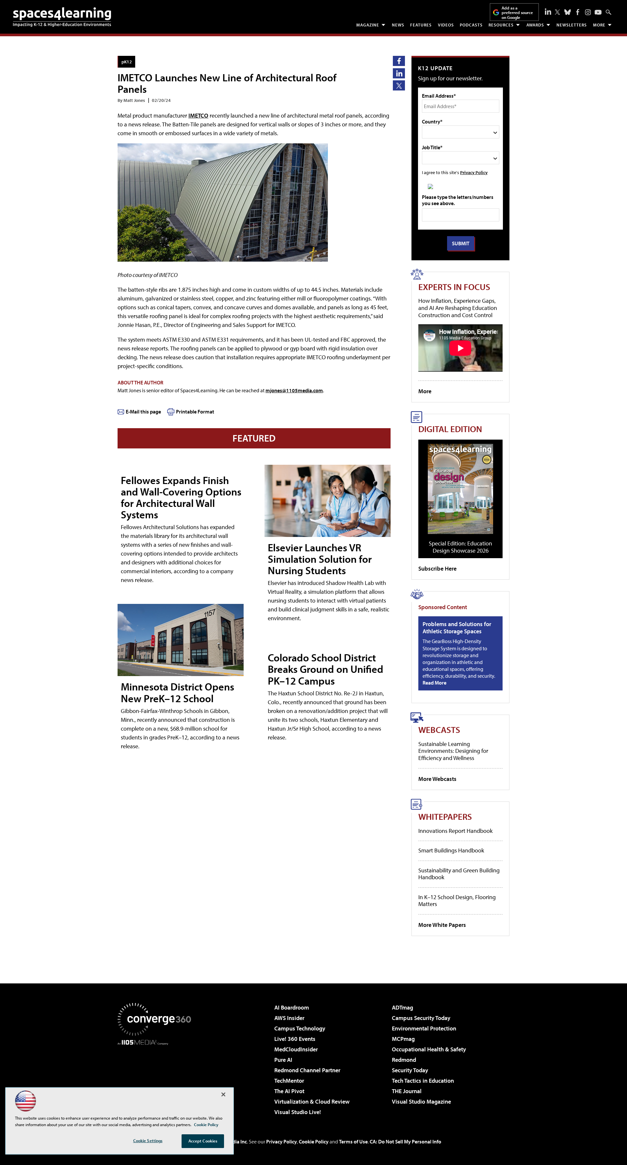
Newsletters (571, 24)
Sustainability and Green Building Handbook (459, 873)
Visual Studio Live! (297, 1112)
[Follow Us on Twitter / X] (557, 12)
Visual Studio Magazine (421, 1101)
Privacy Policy (474, 172)
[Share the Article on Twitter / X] (399, 85)
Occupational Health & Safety (429, 1049)
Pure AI (283, 1059)
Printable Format (195, 411)
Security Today (410, 1070)
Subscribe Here (437, 568)
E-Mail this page (143, 411)
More (599, 24)
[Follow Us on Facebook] (577, 12)
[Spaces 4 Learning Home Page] (62, 17)
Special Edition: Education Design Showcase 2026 (460, 547)
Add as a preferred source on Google (517, 13)
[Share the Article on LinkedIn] (399, 73)
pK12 (126, 61)
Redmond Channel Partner (307, 1070)
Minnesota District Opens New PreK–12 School (177, 692)
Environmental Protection (424, 1028)
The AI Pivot (289, 1091)
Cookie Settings (148, 1140)
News (398, 24)
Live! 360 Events (294, 1039)
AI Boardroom (291, 1007)
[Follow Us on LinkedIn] (548, 11)
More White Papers (442, 925)
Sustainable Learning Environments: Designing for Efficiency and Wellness (453, 751)
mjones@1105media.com (294, 390)
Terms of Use (353, 1141)
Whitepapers (445, 816)
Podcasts (471, 24)
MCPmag (403, 1039)
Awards (535, 24)
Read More (434, 682)
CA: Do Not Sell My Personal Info (405, 1141)
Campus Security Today (421, 1018)
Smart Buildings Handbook (451, 850)
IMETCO (198, 115)
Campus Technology (299, 1028)
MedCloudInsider (296, 1049)
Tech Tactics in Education (423, 1080)
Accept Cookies (202, 1140)
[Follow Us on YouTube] (598, 12)
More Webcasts (437, 779)
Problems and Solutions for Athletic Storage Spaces (457, 628)
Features (421, 24)
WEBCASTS (439, 729)
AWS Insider (289, 1018)
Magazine (367, 24)
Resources (501, 24)
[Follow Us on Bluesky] (567, 12)
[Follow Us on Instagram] (588, 12)
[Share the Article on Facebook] (399, 61)
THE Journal (407, 1091)
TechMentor (289, 1080)
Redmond (404, 1059)
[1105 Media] (157, 1078)
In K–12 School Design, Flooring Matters (457, 900)
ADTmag (402, 1007)
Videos (446, 24)
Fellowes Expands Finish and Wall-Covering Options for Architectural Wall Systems (181, 497)
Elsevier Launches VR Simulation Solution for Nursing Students (320, 559)
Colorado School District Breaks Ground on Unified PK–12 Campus (325, 669)
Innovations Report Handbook (455, 830)
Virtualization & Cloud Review (311, 1101)
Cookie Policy (314, 1141)
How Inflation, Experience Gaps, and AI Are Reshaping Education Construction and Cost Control (457, 307)
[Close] (223, 1094)
